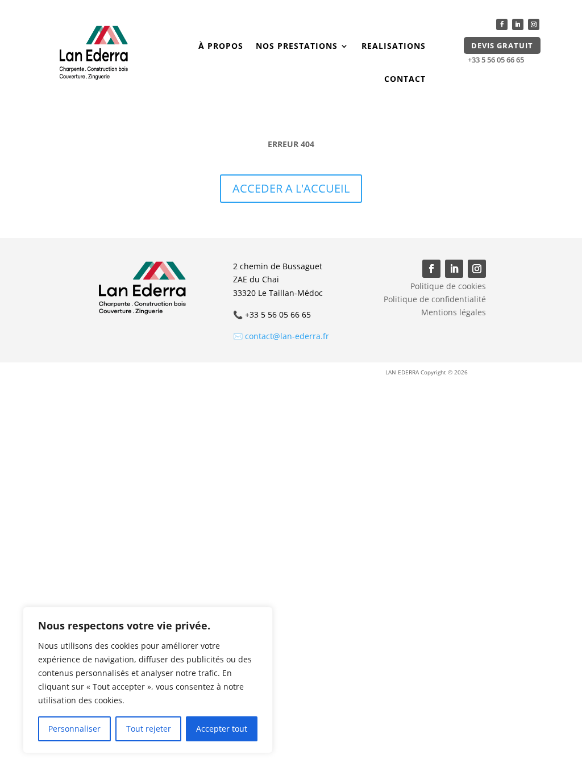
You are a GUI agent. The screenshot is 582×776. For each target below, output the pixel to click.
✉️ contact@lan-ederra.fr (281, 336)
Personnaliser (74, 728)
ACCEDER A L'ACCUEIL (291, 188)
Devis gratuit (502, 45)
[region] (148, 680)
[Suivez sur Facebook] (502, 24)
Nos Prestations (297, 45)
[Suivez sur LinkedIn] (517, 24)
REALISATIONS (393, 45)
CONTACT (405, 78)
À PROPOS (220, 45)
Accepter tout (221, 728)
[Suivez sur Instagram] (533, 24)
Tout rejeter (148, 728)
